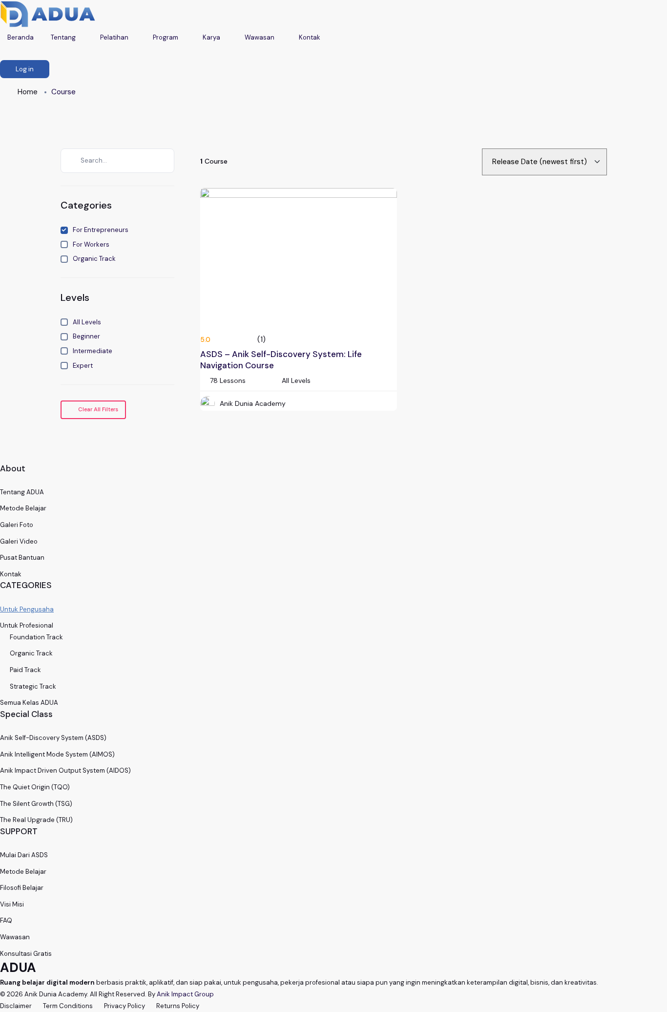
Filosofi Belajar (21, 888)
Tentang (64, 37)
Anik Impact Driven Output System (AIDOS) (65, 770)
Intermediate (92, 351)
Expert (83, 365)
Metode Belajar (23, 508)
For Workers (91, 244)
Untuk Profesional (26, 625)
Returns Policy (177, 1006)
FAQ (6, 920)
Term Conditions (68, 1006)
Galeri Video (19, 541)
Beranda (20, 37)
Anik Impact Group (185, 994)
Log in (25, 69)
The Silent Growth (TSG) (36, 804)
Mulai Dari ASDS (24, 855)
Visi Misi (12, 904)
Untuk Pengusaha (27, 609)
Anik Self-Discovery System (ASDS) (53, 738)
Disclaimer (16, 1006)
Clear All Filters (97, 409)
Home (28, 92)
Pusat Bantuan (22, 557)
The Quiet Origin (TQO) (35, 787)
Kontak (310, 37)
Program (166, 37)
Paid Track (25, 670)
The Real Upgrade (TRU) (36, 820)
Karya (212, 37)
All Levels (87, 322)
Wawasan (260, 37)
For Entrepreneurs (100, 230)
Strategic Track (33, 686)
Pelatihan (115, 37)
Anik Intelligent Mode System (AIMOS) (57, 754)
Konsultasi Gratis (26, 953)
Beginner (86, 336)
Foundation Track (36, 637)
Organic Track (94, 258)
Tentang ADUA (22, 492)
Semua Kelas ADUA (29, 702)
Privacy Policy (124, 1006)
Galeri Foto (16, 525)
